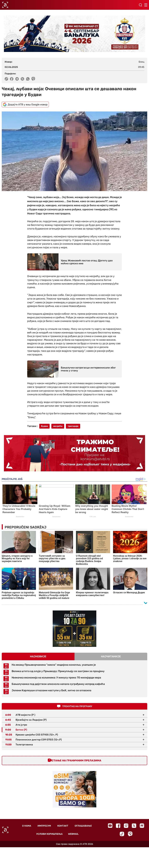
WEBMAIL (73, 834)
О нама (26, 825)
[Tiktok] (122, 834)
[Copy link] (6, 79)
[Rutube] (142, 825)
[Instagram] (126, 825)
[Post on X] (22, 79)
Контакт (62, 825)
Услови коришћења (49, 834)
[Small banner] (74, 628)
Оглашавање (83, 825)
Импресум (44, 825)
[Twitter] (134, 825)
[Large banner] (74, 34)
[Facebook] (118, 825)
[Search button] (140, 5)
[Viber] (130, 833)
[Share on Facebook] (12, 79)
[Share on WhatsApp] (28, 79)
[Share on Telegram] (17, 79)
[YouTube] (110, 825)
